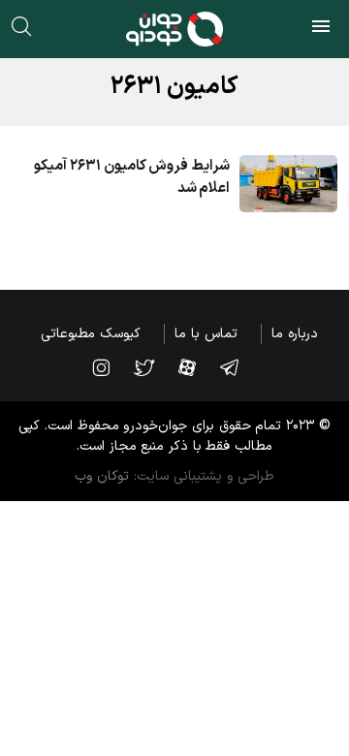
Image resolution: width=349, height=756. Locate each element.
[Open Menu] (320, 29)
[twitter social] (153, 367)
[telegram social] (239, 367)
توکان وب (102, 476)
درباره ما (294, 334)
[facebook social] (196, 367)
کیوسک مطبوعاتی (91, 334)
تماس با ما (205, 334)
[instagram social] (110, 367)
